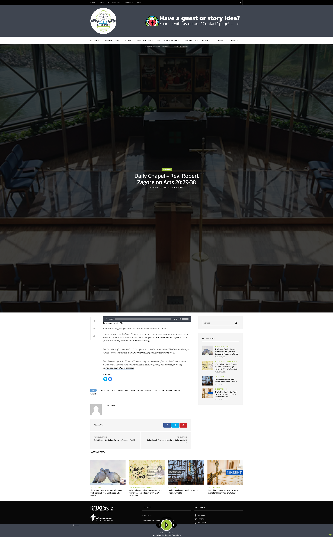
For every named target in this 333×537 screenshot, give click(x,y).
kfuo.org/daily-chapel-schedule (119, 368)
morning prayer (151, 390)
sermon (169, 390)
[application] (147, 319)
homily (120, 390)
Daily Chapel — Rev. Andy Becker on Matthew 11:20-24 (226, 380)
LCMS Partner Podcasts (168, 40)
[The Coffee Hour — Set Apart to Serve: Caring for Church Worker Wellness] (207, 393)
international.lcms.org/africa (168, 337)
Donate (138, 3)
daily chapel (111, 390)
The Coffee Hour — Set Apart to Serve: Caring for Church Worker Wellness (226, 394)
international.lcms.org (140, 352)
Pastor (161, 390)
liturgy (133, 390)
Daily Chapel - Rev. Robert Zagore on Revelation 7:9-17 (114, 440)
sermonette (178, 390)
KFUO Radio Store (114, 3)
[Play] (106, 319)
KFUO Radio (154, 188)
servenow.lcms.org (141, 340)
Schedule (206, 40)
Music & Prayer (112, 40)
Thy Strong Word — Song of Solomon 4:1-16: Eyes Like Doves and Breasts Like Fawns (226, 351)
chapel (102, 390)
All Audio (94, 40)
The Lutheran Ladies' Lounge (226, 361)
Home (92, 3)
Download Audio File (113, 323)
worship (94, 394)
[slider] (185, 318)
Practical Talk (144, 40)
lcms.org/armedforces (164, 352)
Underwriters (128, 3)
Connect (220, 40)
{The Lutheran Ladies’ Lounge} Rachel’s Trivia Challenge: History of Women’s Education (226, 366)
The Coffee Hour (221, 389)
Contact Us (101, 3)
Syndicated (190, 40)
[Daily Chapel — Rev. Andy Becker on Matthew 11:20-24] (207, 381)
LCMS (126, 390)
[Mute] (180, 319)
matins (140, 390)
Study (128, 40)
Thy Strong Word (222, 346)
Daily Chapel (166, 169)
